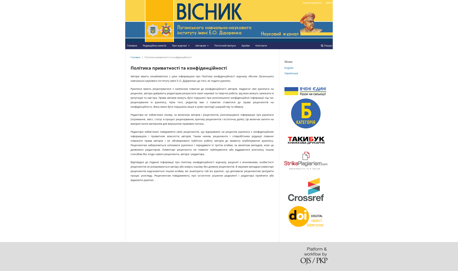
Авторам (201, 45)
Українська (291, 73)
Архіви (246, 45)
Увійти (329, 2)
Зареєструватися (312, 2)
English (288, 68)
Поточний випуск (225, 45)
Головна (132, 45)
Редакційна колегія (154, 45)
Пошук (327, 45)
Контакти (261, 45)
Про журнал (179, 45)
